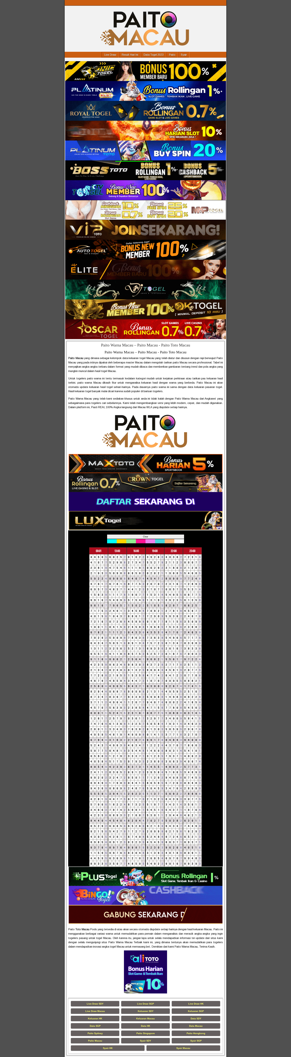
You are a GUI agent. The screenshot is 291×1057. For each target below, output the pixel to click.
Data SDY (196, 1018)
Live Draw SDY (95, 1003)
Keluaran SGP (196, 1011)
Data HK (145, 1026)
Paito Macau (95, 1040)
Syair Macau (183, 1048)
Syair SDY (145, 1040)
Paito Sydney (95, 1033)
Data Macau (196, 1026)
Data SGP (95, 1026)
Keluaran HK (95, 1018)
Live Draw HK (196, 1003)
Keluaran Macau (145, 1018)
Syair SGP (196, 1040)
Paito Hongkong (196, 1033)
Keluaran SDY (145, 1011)
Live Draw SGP (145, 1003)
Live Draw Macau (95, 1011)
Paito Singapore (145, 1033)
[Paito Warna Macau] (145, 71)
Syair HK (108, 1048)
